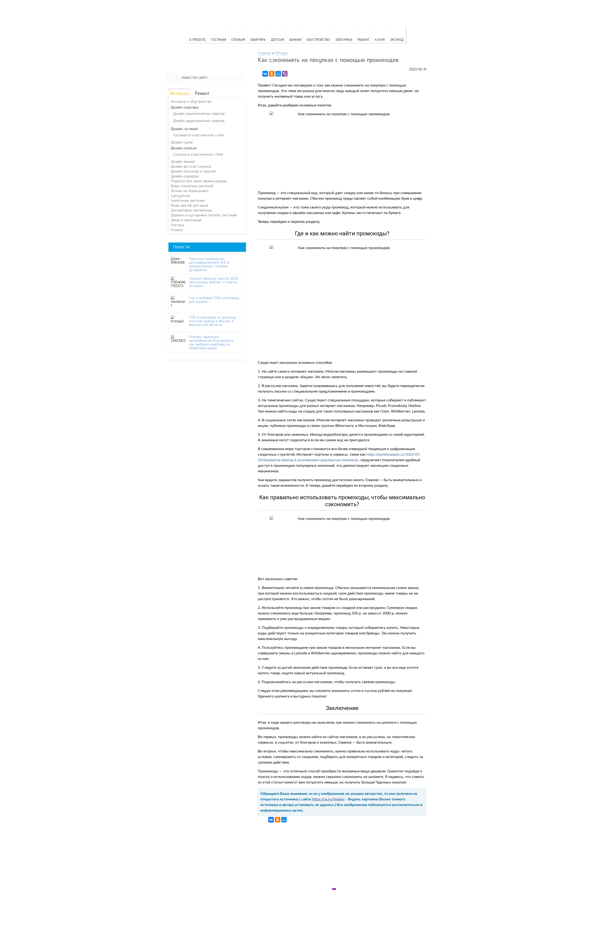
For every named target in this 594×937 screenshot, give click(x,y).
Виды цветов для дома (189, 205)
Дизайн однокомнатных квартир (199, 113)
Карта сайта (343, 883)
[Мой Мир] (278, 74)
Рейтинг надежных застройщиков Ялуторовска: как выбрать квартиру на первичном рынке (211, 342)
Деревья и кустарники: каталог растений (204, 215)
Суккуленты (180, 195)
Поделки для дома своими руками (199, 181)
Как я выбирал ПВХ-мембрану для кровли (214, 299)
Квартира (257, 40)
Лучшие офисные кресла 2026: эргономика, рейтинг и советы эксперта (214, 282)
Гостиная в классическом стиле (198, 134)
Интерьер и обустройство (191, 101)
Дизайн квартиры (185, 107)
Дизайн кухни (182, 142)
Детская (277, 40)
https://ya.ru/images (328, 799)
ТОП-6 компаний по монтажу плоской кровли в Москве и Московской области (212, 320)
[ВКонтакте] (265, 74)
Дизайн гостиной (184, 129)
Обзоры (281, 52)
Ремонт (363, 40)
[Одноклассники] (271, 74)
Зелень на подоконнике (190, 190)
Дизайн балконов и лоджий (193, 171)
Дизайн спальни (184, 148)
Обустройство (318, 40)
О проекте (197, 40)
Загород (397, 40)
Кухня (380, 40)
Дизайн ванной (183, 161)
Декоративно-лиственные (191, 210)
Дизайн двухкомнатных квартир (198, 120)
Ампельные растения (188, 200)
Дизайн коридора (185, 176)
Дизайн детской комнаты (191, 166)
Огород (176, 229)
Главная (264, 52)
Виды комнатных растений (192, 186)
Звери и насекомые (186, 220)
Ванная (295, 40)
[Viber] (284, 74)
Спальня (238, 40)
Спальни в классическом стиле (198, 154)
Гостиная (218, 40)
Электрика (343, 40)
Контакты (341, 872)
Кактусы (177, 225)
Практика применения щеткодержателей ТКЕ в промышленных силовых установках (209, 264)
